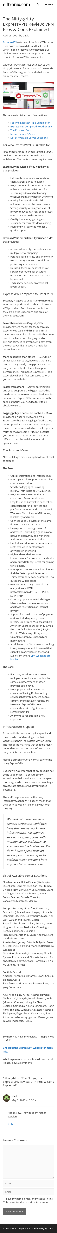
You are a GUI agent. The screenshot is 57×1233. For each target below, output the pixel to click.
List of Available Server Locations (29, 137)
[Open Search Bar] (38, 4)
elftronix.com (16, 4)
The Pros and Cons (20, 130)
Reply (10, 1124)
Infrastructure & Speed (23, 134)
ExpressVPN (10, 42)
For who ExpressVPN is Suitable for (30, 122)
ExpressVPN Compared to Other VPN (31, 126)
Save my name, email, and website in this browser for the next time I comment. (29, 1200)
